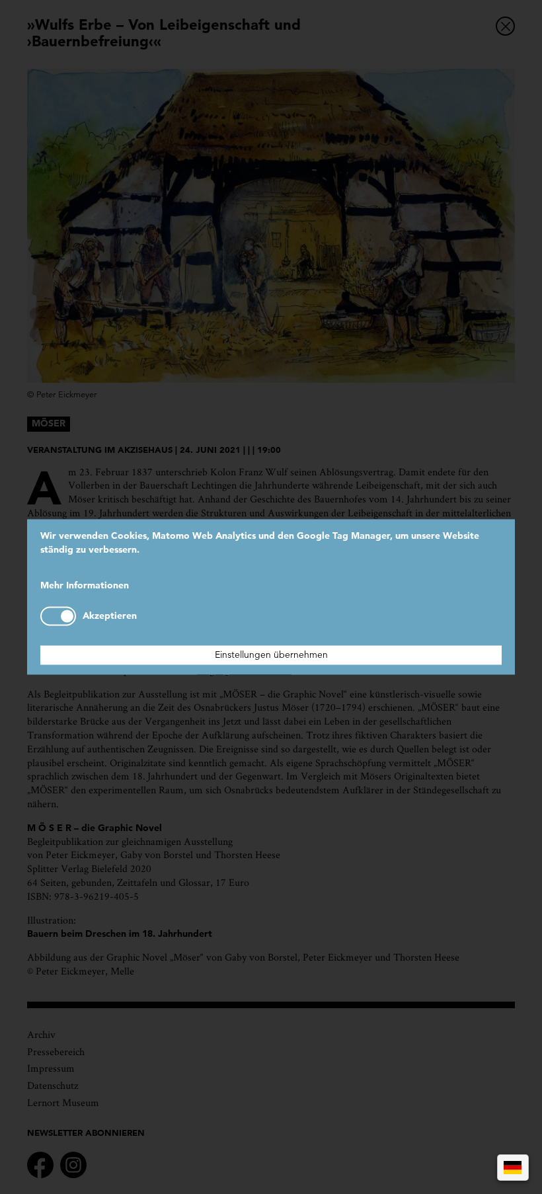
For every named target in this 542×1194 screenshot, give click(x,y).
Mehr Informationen (84, 585)
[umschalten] (58, 616)
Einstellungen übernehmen (271, 655)
